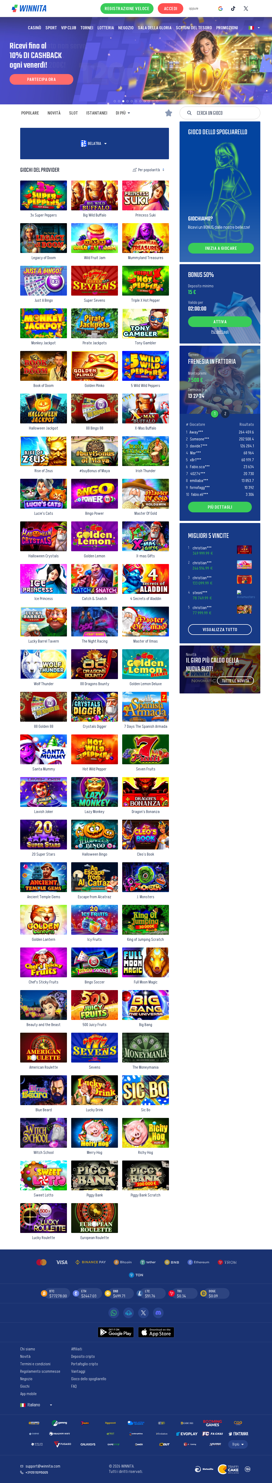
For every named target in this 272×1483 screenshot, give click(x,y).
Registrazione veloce (127, 8)
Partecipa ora (41, 79)
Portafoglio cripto (84, 1363)
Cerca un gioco (210, 113)
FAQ (74, 1386)
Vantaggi (78, 1371)
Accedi (170, 8)
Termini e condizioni (35, 1363)
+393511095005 (37, 1472)
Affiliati (76, 1348)
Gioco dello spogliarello (88, 1378)
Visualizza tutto (220, 629)
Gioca (43, 209)
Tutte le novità (235, 680)
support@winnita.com (43, 1466)
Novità (25, 1356)
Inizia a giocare (221, 248)
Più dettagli (220, 332)
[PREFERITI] (168, 113)
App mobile (28, 1393)
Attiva (220, 321)
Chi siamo (27, 1348)
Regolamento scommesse (40, 1371)
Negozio (26, 1378)
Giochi (24, 1386)
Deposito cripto (83, 1356)
